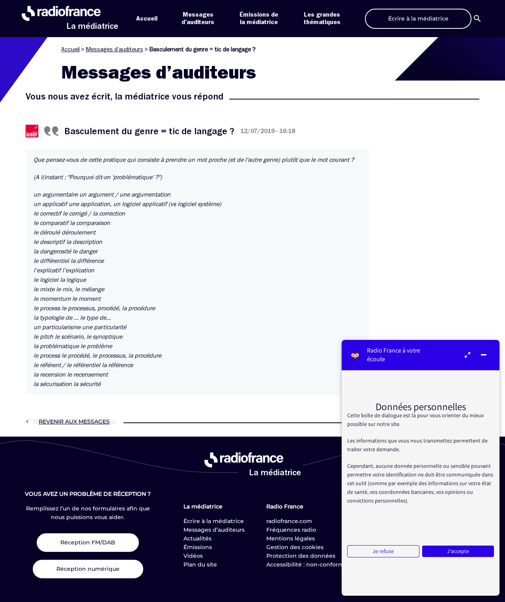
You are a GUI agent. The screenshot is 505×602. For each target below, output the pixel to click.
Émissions (197, 547)
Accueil (146, 18)
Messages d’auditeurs (114, 49)
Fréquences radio (291, 529)
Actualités (197, 538)
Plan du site (200, 564)
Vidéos (193, 555)
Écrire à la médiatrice (213, 521)
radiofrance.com (289, 521)
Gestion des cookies (295, 547)
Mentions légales (290, 538)
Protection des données (300, 555)
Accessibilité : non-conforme (307, 564)
